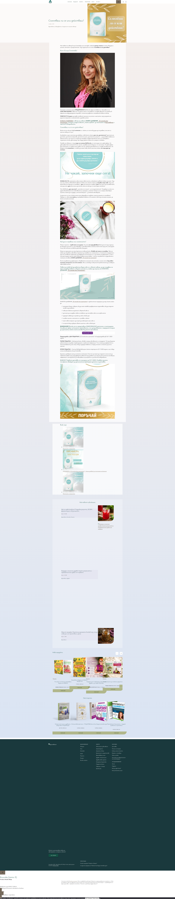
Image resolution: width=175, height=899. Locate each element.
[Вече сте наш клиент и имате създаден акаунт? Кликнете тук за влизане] (123, 2)
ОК (86, 898)
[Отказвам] (99, 898)
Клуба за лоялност (73, 881)
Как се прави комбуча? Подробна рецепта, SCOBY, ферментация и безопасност (77, 510)
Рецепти (72, 517)
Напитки (68, 517)
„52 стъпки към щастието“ (80, 301)
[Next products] (121, 653)
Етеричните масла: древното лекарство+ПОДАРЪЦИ (63, 724)
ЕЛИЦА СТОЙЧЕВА (66, 121)
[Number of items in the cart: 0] (125, 2)
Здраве (68, 578)
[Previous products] (117, 653)
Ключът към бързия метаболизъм (98, 724)
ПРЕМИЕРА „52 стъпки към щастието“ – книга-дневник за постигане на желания (85, 471)
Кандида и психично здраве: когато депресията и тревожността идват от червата (76, 571)
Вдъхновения (51, 26)
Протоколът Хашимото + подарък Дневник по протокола (116, 724)
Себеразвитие (58, 26)
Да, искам (53, 855)
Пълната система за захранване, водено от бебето (63, 682)
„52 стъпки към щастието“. (76, 270)
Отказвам (90, 898)
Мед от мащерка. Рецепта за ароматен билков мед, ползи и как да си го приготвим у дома (79, 633)
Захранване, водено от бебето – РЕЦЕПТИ (79, 680)
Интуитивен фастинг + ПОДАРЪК (80, 724)
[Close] (2, 872)
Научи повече (96, 898)
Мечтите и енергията (69, 449)
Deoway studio (56, 865)
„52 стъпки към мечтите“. (89, 258)
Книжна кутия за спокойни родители (112, 681)
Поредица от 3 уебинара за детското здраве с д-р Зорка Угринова (96, 682)
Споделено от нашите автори (69, 26)
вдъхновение (109, 122)
